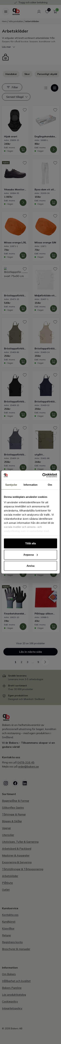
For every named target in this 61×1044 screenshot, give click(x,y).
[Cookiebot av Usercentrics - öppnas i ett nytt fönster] (43, 475)
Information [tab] (30, 484)
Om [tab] (50, 484)
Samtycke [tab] (11, 484)
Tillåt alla (30, 543)
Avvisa (30, 565)
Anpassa (28, 554)
